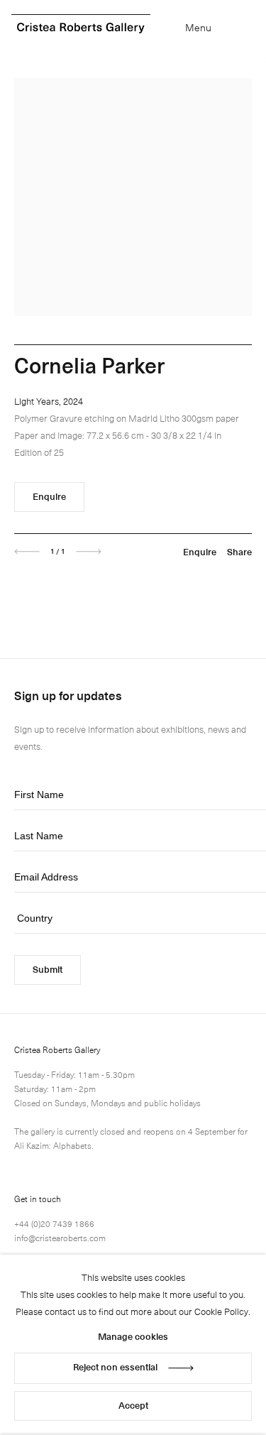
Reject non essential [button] (115, 1366)
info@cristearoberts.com (60, 1237)
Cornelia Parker (89, 365)
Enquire (49, 496)
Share (239, 551)
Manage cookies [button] (133, 1336)
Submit (47, 969)
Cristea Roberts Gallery (81, 28)
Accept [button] (133, 1405)
